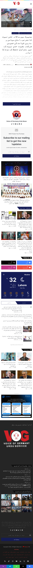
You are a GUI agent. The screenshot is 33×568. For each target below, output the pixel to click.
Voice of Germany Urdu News (23, 64)
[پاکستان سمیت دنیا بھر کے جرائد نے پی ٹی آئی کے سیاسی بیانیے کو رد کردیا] (8, 215)
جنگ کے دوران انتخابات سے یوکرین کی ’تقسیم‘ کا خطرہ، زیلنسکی (25, 364)
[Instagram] (14, 124)
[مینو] (31, 4)
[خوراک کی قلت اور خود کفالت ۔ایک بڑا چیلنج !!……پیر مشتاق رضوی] (27, 338)
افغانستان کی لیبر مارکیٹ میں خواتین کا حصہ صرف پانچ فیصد (8, 364)
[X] (20, 530)
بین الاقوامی (6, 552)
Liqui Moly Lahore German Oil (16, 344)
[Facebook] (19, 124)
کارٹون (25, 557)
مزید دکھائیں (17, 104)
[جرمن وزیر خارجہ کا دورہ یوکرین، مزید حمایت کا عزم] (27, 509)
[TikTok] (12, 124)
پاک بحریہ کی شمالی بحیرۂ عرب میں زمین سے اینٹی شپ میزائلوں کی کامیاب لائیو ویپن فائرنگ (12, 308)
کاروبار (5, 554)
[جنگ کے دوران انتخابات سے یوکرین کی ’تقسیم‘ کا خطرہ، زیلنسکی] (24, 357)
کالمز (21, 557)
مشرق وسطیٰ (13, 552)
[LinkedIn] (17, 124)
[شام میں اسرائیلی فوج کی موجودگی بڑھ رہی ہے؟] (27, 497)
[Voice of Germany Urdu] (16, 3)
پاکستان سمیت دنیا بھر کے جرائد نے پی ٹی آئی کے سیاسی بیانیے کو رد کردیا (9, 222)
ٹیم (7, 557)
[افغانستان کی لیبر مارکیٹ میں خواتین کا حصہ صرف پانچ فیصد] (8, 357)
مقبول (24, 303)
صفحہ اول (28, 29)
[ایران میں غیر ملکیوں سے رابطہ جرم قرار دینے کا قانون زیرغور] (6, 509)
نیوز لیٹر (11, 557)
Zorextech (16, 393)
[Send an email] (15, 64)
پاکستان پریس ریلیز (19, 29)
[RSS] (11, 530)
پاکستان (22, 552)
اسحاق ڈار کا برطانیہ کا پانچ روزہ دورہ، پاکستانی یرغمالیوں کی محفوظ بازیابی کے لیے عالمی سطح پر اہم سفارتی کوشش (25, 384)
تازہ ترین (13, 554)
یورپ (18, 552)
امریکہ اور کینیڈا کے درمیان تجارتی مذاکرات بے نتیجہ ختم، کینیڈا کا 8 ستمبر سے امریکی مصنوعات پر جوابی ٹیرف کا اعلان (25, 224)
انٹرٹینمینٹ (20, 554)
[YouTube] (15, 124)
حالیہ (9, 303)
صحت (9, 554)
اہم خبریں (15, 33)
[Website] (21, 124)
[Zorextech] (16, 406)
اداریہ (17, 557)
